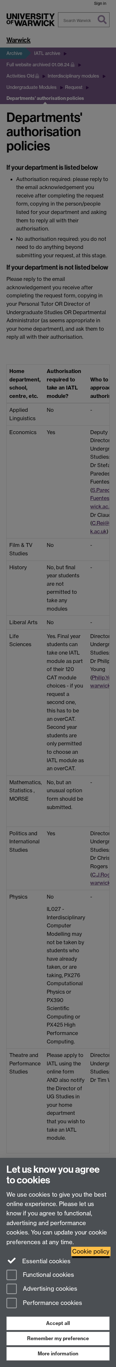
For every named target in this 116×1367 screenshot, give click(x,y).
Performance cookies (51, 1303)
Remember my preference (58, 1338)
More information (58, 1354)
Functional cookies (47, 1274)
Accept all (58, 1323)
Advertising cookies (49, 1289)
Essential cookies (46, 1261)
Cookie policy (91, 1251)
